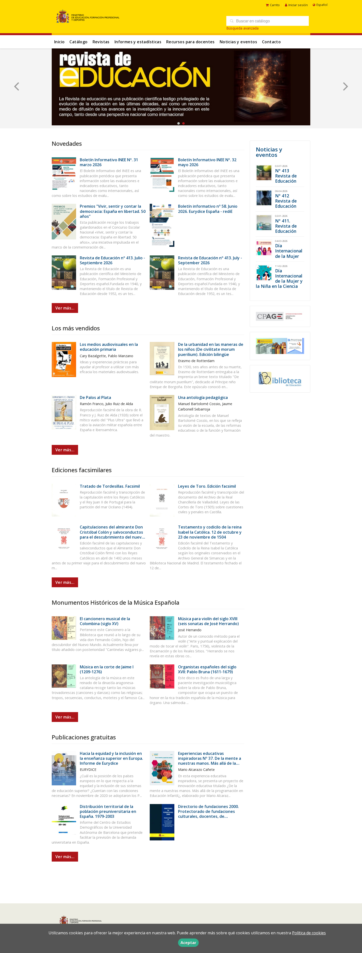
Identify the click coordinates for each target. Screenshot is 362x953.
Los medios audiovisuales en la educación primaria (109, 347)
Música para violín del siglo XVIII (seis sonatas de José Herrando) (208, 621)
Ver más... (64, 308)
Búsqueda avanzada (242, 28)
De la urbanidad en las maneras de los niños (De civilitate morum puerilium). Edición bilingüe (210, 349)
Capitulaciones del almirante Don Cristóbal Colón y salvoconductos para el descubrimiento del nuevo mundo (112, 534)
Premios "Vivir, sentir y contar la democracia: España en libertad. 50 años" (113, 211)
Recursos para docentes (190, 41)
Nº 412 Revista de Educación (286, 201)
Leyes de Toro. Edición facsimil (207, 486)
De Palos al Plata (95, 397)
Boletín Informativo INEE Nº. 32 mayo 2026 (207, 162)
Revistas (101, 41)
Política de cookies (309, 933)
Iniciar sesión (298, 5)
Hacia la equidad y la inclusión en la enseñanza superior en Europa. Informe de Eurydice (111, 758)
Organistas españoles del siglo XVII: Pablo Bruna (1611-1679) (207, 669)
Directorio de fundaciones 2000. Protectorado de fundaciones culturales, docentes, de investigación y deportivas (208, 814)
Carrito (275, 5)
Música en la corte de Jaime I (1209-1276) (106, 669)
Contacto (271, 41)
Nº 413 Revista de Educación (286, 176)
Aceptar (188, 942)
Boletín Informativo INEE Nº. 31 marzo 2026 (109, 162)
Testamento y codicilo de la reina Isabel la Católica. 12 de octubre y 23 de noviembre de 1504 (210, 532)
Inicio (59, 41)
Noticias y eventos (238, 41)
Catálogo (78, 41)
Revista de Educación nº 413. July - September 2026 (210, 260)
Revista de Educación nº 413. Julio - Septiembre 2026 (112, 260)
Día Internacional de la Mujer (288, 251)
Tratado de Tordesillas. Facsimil (110, 486)
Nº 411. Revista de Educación (286, 226)
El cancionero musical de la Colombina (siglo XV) (105, 621)
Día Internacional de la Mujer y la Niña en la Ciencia (279, 278)
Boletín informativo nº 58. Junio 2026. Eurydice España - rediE (207, 209)
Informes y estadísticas (138, 41)
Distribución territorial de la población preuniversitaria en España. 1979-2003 (108, 811)
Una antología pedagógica (203, 397)
